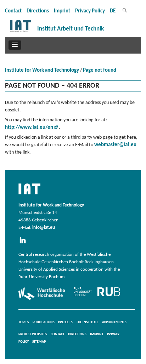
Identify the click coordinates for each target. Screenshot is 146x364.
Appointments (114, 322)
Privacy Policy (90, 11)
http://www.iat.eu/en (29, 127)
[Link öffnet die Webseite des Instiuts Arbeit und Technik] (29, 195)
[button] (15, 45)
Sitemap (39, 342)
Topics (23, 322)
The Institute (87, 322)
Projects (65, 322)
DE (113, 11)
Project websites (32, 334)
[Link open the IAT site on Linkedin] (24, 243)
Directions (38, 11)
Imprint (62, 11)
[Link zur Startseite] (20, 32)
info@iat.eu (43, 228)
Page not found (99, 70)
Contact (13, 11)
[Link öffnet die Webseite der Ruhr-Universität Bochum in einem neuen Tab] (97, 296)
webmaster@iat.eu (115, 145)
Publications (44, 322)
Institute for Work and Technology (42, 70)
